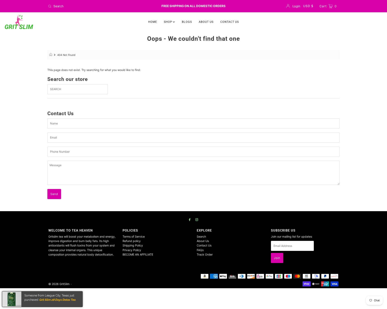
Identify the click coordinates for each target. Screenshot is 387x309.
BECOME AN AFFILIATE (138, 254)
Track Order (205, 254)
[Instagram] (196, 219)
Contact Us (204, 245)
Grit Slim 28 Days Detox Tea (57, 299)
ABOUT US (206, 21)
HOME (152, 21)
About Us (203, 241)
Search (201, 236)
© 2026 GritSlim (59, 284)
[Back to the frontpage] (51, 55)
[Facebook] (189, 219)
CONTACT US (229, 21)
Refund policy (132, 241)
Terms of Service (134, 236)
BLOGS (187, 21)
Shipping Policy (133, 245)
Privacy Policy (132, 250)
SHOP (168, 21)
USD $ (308, 6)
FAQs (200, 250)
